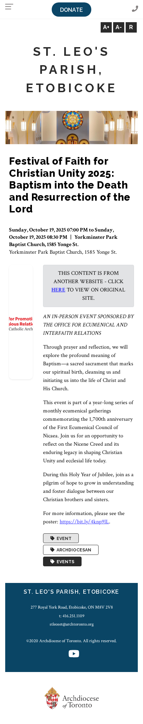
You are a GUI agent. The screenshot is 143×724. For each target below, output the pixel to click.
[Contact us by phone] (135, 9)
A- (119, 27)
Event (63, 538)
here (58, 290)
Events (64, 561)
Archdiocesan (72, 550)
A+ (106, 27)
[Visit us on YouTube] (73, 654)
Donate (71, 10)
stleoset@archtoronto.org (72, 624)
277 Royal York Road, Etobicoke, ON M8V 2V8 (72, 607)
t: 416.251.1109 (71, 616)
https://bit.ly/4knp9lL (84, 521)
